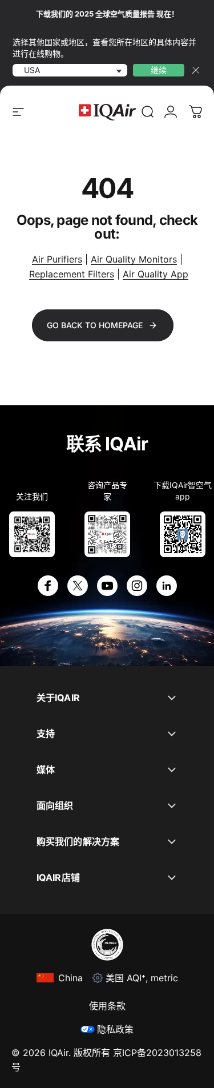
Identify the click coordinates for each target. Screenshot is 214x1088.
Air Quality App (155, 274)
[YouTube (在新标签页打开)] (107, 585)
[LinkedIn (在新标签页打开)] (166, 585)
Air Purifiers (57, 259)
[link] (147, 111)
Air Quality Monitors (134, 259)
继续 (159, 70)
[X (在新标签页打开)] (77, 585)
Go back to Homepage (95, 325)
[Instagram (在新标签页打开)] (137, 585)
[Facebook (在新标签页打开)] (48, 585)
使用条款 (107, 1006)
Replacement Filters (71, 274)
